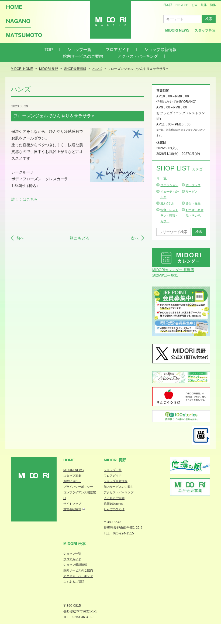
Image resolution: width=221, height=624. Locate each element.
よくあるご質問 (114, 498)
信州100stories (113, 503)
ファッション (169, 185)
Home (69, 460)
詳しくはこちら (24, 199)
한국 (195, 4)
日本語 (167, 4)
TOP (48, 49)
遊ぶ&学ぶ (167, 203)
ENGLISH (181, 4)
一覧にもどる (77, 238)
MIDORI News (177, 30)
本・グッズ (193, 185)
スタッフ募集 (205, 30)
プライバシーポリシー (78, 486)
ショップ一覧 (79, 49)
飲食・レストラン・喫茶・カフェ (169, 215)
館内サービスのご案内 (83, 56)
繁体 (204, 4)
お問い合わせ (72, 481)
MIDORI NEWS (73, 470)
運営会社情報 (72, 509)
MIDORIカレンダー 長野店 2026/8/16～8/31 (173, 272)
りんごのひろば (114, 509)
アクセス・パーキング (138, 56)
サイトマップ (72, 503)
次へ (135, 238)
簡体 (213, 4)
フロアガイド (118, 49)
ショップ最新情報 (160, 49)
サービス (192, 191)
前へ (20, 238)
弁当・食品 (193, 203)
